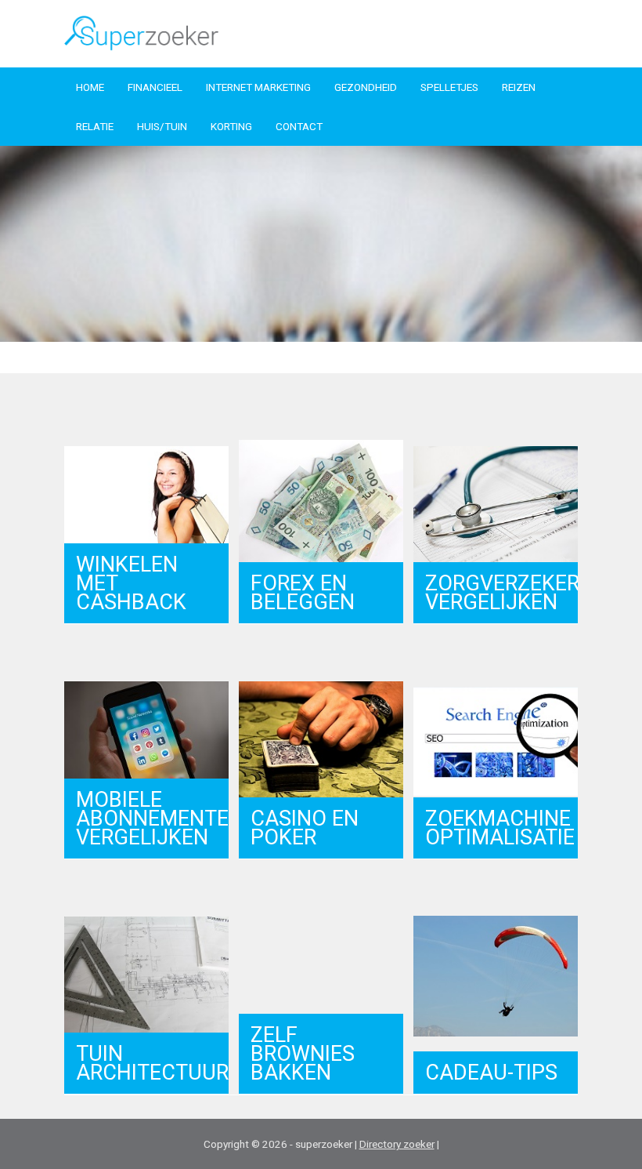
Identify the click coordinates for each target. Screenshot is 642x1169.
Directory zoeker (397, 1144)
